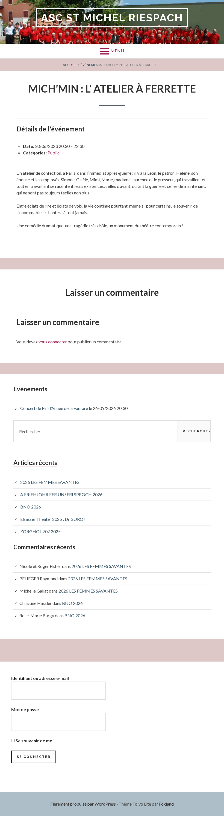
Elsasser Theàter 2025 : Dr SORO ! (53, 519)
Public (54, 152)
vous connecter (53, 341)
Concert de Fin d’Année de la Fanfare (54, 408)
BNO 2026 (30, 506)
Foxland (166, 803)
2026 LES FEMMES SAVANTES (49, 482)
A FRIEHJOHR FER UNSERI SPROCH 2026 (61, 494)
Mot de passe (25, 709)
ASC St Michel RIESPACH (112, 18)
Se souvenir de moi (34, 740)
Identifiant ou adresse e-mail (40, 678)
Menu (117, 50)
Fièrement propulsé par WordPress (83, 803)
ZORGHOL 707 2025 (40, 531)
